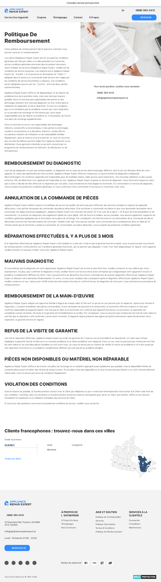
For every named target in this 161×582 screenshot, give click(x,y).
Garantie (100, 521)
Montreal (51, 449)
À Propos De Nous (69, 520)
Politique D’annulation (105, 524)
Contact (78, 17)
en (123, 10)
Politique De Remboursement (109, 532)
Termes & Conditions (105, 528)
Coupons (42, 17)
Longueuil (77, 445)
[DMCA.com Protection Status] (144, 577)
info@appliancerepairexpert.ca (112, 98)
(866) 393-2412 (105, 92)
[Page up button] (154, 565)
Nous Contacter (68, 528)
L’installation (134, 524)
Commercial (134, 520)
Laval (49, 445)
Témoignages (60, 17)
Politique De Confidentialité (108, 517)
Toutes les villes (13, 458)
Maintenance (135, 528)
